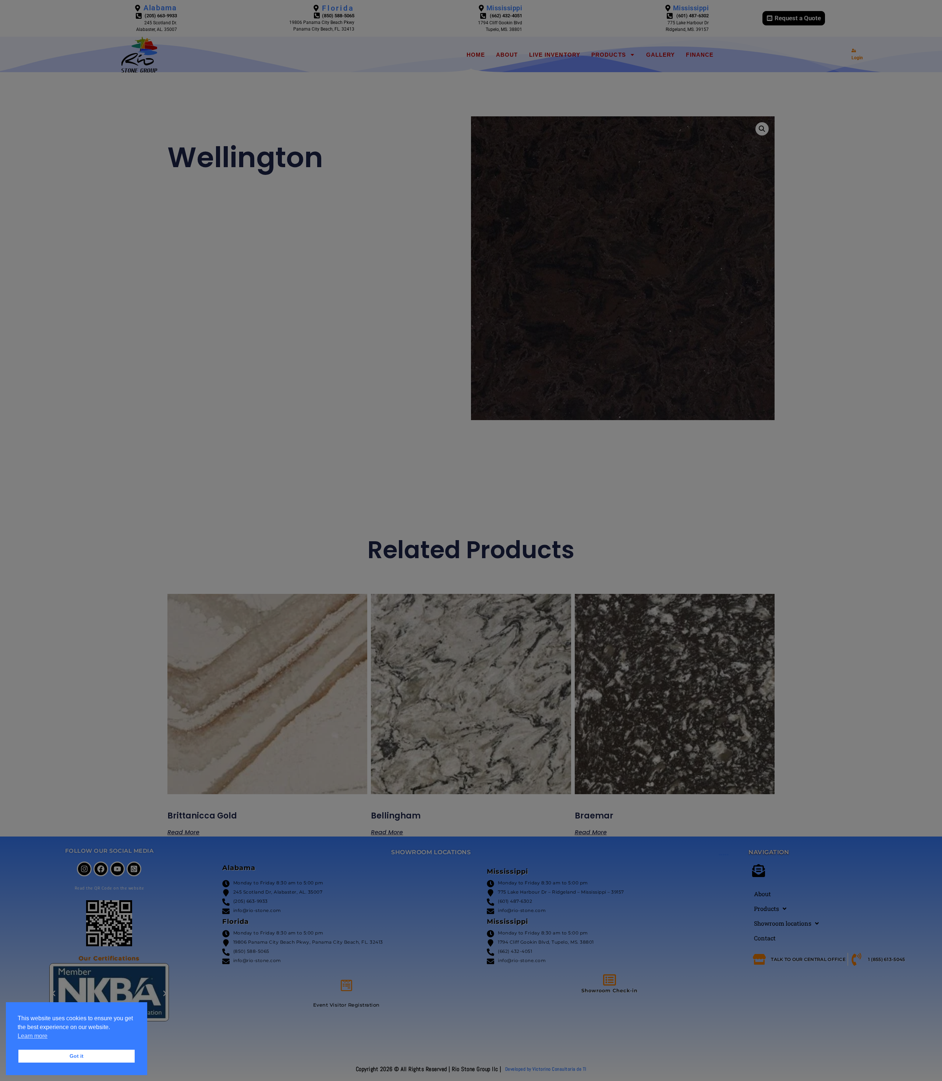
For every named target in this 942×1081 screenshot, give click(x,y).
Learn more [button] (32, 1036)
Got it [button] (77, 1056)
